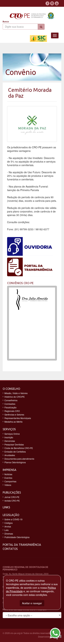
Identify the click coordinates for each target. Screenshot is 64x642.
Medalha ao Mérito (13, 421)
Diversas (8, 533)
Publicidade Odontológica (17, 537)
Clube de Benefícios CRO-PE (18, 448)
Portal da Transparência (22, 544)
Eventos (8, 477)
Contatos (10, 548)
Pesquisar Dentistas (14, 444)
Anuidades (9, 455)
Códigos (8, 522)
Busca (6, 21)
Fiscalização (10, 407)
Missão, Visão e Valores (16, 393)
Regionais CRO (12, 410)
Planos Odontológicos (15, 462)
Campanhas (10, 481)
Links (6, 507)
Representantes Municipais (17, 418)
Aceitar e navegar (32, 603)
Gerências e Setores (14, 414)
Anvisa (7, 526)
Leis (6, 529)
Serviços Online (12, 433)
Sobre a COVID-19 (13, 519)
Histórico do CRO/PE (14, 396)
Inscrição (8, 437)
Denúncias (9, 440)
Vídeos (7, 484)
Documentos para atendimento (19, 458)
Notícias (8, 474)
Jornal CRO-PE (11, 497)
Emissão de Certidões (15, 451)
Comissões (9, 403)
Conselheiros (10, 400)
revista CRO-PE (12, 500)
